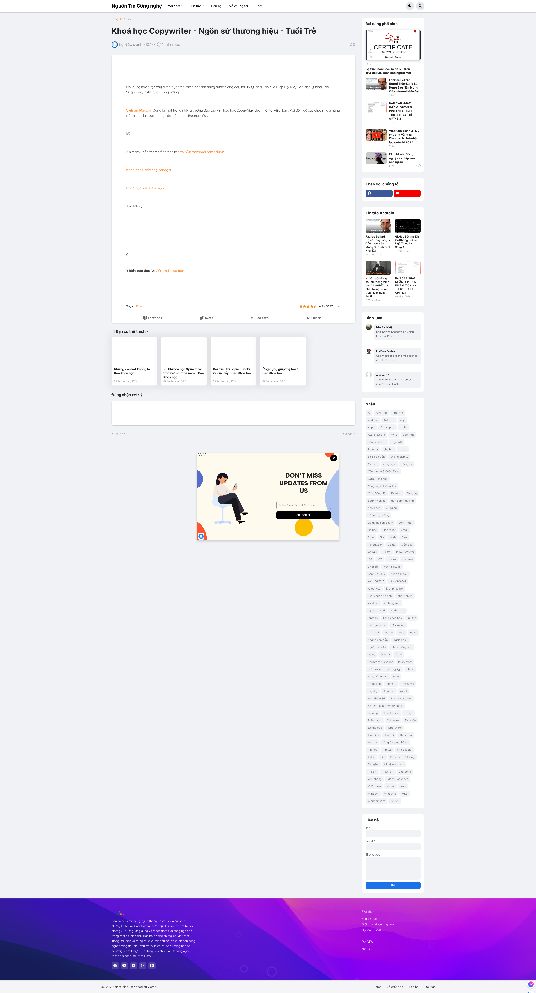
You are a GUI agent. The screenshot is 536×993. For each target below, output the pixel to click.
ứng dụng (405, 771)
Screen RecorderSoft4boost (385, 705)
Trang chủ (117, 19)
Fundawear (375, 544)
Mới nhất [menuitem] (174, 6)
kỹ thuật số (397, 610)
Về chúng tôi (395, 987)
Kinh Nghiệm (392, 603)
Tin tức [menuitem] (196, 6)
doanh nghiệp (376, 500)
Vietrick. (153, 987)
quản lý (391, 683)
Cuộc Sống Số (376, 493)
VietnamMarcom (139, 110)
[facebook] (379, 193)
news (413, 632)
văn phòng (375, 779)
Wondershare (376, 801)
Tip (382, 757)
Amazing (381, 412)
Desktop (396, 493)
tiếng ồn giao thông (395, 742)
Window (373, 793)
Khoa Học (374, 588)
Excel (371, 537)
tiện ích (372, 742)
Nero (401, 632)
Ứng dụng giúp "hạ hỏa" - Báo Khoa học (281, 371)
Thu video (405, 735)
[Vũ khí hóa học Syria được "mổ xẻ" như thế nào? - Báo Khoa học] (184, 352)
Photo (410, 669)
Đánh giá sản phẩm (380, 522)
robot (403, 691)
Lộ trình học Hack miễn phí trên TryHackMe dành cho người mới (388, 71)
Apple (371, 427)
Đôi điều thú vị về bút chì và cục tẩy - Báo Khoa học (232, 371)
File (382, 537)
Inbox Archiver (405, 552)
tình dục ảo (404, 749)
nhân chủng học (402, 647)
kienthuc (373, 603)
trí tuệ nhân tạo (394, 764)
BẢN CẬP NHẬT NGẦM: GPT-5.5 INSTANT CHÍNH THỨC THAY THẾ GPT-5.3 (401, 110)
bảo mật (408, 434)
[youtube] (407, 193)
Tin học (372, 749)
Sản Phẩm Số (376, 698)
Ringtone (388, 691)
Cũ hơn (348, 434)
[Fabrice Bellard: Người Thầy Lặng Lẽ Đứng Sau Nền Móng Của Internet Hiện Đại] (376, 84)
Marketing (398, 625)
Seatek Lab (369, 919)
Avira (394, 434)
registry (372, 691)
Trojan (372, 771)
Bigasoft (396, 442)
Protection (374, 683)
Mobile (388, 632)
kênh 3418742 (397, 581)
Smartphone (391, 713)
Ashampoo (387, 427)
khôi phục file (394, 588)
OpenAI (385, 654)
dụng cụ (391, 508)
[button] (410, 6)
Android (373, 420)
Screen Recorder (401, 698)
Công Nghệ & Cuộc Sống (383, 471)
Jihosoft (373, 566)
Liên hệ (414, 987)
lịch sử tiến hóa (392, 617)
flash (393, 537)
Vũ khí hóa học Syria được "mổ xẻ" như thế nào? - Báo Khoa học (183, 373)
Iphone (392, 559)
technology (375, 727)
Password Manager (380, 661)
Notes (371, 654)
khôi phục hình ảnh (380, 595)
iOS (370, 559)
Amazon (398, 412)
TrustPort (387, 771)
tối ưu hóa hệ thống (402, 757)
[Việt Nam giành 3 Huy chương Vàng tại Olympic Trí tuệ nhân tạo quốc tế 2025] (376, 135)
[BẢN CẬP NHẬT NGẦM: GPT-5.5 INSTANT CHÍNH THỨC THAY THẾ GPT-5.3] (376, 107)
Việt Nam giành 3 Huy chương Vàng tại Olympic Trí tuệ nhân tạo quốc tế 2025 (404, 136)
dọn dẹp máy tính (402, 500)
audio (403, 427)
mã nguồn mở (377, 625)
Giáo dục (406, 544)
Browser (373, 449)
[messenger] (531, 984)
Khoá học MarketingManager (148, 170)
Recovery (408, 683)
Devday (412, 493)
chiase (403, 449)
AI (369, 412)
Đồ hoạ (372, 530)
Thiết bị (389, 735)
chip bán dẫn (376, 456)
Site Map (430, 987)
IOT (380, 559)
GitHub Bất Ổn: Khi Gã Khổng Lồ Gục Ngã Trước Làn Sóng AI (407, 242)
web (403, 786)
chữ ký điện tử (399, 456)
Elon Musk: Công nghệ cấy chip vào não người (402, 157)
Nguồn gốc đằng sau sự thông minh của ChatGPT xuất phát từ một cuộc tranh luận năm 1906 (377, 287)
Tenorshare (395, 727)
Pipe (129, 19)
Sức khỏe (410, 720)
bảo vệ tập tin (377, 442)
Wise (404, 793)
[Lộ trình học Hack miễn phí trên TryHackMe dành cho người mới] (393, 45)
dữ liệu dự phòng (378, 515)
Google (372, 552)
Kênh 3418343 (392, 566)
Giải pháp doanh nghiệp (378, 924)
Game (391, 544)
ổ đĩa (399, 654)
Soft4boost (374, 720)
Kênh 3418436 (376, 574)
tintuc (371, 757)
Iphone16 (407, 559)
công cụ (407, 464)
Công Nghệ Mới (377, 478)
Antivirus (389, 420)
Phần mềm (405, 661)
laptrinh (373, 617)
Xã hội (395, 801)
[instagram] (142, 965)
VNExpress (374, 786)
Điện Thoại (405, 522)
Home (366, 949)
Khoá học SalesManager (145, 188)
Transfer (373, 764)
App (402, 420)
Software (393, 720)
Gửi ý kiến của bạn (170, 270)
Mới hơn (119, 434)
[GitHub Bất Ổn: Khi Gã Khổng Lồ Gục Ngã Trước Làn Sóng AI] (407, 226)
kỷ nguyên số (376, 610)
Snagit (408, 713)
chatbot (388, 449)
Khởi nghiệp (404, 595)
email (404, 530)
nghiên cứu (400, 639)
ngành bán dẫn (378, 639)
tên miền (373, 735)
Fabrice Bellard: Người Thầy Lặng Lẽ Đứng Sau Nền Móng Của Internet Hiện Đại (404, 85)
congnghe (389, 464)
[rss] (152, 965)
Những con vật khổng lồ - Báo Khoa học (133, 371)
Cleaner (373, 464)
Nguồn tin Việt (371, 930)
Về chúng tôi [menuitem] (238, 6)
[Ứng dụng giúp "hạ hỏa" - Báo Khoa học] (283, 352)
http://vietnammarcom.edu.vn (201, 152)
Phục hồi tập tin (378, 676)
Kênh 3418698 (398, 574)
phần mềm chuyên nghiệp (384, 669)
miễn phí (373, 632)
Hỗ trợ (386, 552)
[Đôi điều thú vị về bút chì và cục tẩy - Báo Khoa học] (233, 352)
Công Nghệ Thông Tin (382, 486)
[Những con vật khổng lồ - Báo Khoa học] (134, 352)
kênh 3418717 (376, 581)
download (374, 508)
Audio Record (376, 434)
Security (373, 713)
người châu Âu (377, 647)
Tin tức (387, 749)
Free (404, 537)
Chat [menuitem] (259, 6)
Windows (390, 793)
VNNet (391, 786)
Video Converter (397, 779)
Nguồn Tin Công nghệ (137, 6)
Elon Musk (389, 530)
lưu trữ (411, 617)
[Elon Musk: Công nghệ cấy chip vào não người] (376, 158)
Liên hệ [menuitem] (216, 6)
